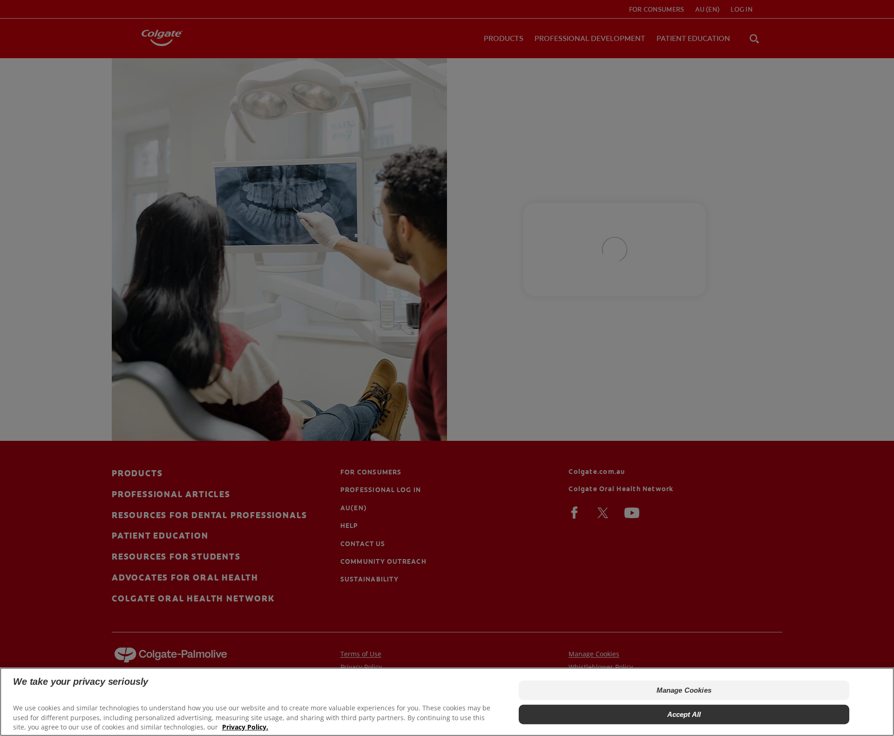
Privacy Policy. (245, 726)
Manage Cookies (684, 690)
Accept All (684, 714)
